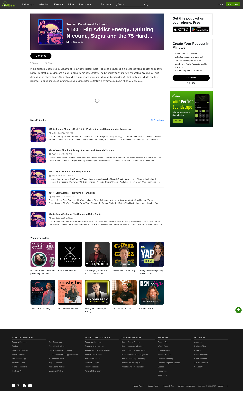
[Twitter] (19, 385)
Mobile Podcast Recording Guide (135, 355)
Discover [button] (105, 4)
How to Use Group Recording (133, 359)
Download (41, 56)
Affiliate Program (201, 363)
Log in (220, 4)
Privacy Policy (138, 386)
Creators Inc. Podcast (122, 308)
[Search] (146, 4)
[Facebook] (13, 385)
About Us (198, 342)
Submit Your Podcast (93, 355)
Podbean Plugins (92, 363)
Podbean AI (17, 371)
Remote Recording (19, 367)
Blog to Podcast (55, 363)
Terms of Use (168, 386)
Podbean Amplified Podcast (169, 363)
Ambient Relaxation (93, 371)
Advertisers (44, 4)
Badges (161, 367)
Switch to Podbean (92, 359)
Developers (162, 375)
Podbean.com (222, 386)
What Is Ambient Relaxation (133, 367)
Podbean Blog (200, 346)
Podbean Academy (165, 359)
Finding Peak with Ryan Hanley (95, 310)
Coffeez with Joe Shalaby (123, 270)
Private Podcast (18, 355)
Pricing (71, 4)
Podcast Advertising (93, 342)
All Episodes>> (157, 120)
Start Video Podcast (57, 346)
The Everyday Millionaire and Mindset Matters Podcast (96, 272)
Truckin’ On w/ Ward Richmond (87, 24)
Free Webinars (164, 350)
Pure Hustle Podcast (67, 270)
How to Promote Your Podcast (134, 350)
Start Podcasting (55, 342)
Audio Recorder (18, 363)
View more (137, 81)
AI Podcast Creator (56, 359)
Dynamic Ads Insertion (94, 346)
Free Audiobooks (92, 367)
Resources (162, 371)
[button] (28, 4)
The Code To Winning (40, 308)
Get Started (191, 78)
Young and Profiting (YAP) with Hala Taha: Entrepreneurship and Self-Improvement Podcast (151, 272)
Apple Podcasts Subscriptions (97, 350)
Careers (197, 350)
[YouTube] (30, 385)
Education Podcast (56, 371)
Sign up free (232, 4)
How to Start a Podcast (131, 342)
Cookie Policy (153, 386)
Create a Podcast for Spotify (60, 350)
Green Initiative (200, 359)
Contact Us (198, 367)
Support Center (164, 342)
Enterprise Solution (20, 350)
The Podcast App (19, 359)
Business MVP (146, 308)
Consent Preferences (186, 386)
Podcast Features (19, 342)
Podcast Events (164, 355)
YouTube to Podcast (57, 367)
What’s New (163, 346)
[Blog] (24, 385)
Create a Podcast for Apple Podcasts (64, 355)
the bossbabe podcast (68, 308)
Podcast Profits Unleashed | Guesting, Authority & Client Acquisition (42, 272)
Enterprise (58, 4)
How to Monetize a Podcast (133, 346)
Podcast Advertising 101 (131, 363)
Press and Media (201, 355)
